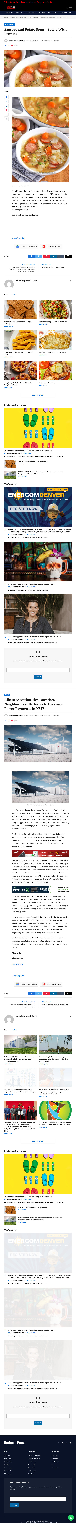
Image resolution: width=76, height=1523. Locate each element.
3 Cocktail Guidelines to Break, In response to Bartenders (31, 584)
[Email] (6, 115)
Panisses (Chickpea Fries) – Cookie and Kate (18, 353)
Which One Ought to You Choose (53, 267)
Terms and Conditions (62, 12)
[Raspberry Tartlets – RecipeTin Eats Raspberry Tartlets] (20, 370)
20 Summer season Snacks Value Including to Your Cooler (28, 450)
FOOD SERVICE (9, 24)
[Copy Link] (6, 119)
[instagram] (21, 220)
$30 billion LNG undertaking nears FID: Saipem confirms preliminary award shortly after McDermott (54, 1092)
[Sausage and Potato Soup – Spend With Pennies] (38, 68)
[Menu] (70, 7)
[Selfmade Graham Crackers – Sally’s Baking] (20, 309)
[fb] (16, 220)
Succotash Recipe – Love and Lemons (53, 322)
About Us (9, 12)
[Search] (66, 7)
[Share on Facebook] (5, 45)
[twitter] (18, 220)
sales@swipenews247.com (18, 40)
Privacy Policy (45, 12)
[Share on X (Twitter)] (9, 45)
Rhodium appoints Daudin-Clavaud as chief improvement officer (34, 637)
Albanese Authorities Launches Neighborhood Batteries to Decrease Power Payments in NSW (22, 269)
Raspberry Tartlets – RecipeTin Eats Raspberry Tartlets (17, 384)
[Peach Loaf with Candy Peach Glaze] (55, 340)
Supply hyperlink (18, 238)
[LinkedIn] (6, 106)
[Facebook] (6, 97)
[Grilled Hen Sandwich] (55, 370)
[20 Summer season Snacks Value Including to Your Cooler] (38, 428)
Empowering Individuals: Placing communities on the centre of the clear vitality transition (53, 1059)
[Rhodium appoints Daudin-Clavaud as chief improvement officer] (38, 614)
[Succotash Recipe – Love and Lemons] (55, 309)
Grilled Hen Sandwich (47, 383)
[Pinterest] (6, 110)
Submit (38, 677)
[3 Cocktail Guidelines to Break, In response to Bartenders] (38, 561)
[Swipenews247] (11, 7)
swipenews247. (34, 1521)
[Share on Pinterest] (12, 45)
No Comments (46, 40)
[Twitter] (6, 101)
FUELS (7, 694)
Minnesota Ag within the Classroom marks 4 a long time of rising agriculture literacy (55, 1123)
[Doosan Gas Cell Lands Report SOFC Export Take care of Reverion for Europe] (20, 1077)
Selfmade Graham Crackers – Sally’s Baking (17, 323)
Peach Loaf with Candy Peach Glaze (52, 352)
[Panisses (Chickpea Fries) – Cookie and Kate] (20, 340)
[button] (71, 1518)
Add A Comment (38, 395)
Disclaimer (32, 12)
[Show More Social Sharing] (16, 45)
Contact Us (20, 12)
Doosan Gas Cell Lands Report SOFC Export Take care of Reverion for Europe (19, 1091)
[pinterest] (13, 220)
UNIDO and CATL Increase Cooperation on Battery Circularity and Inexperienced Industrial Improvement (40, 473)
